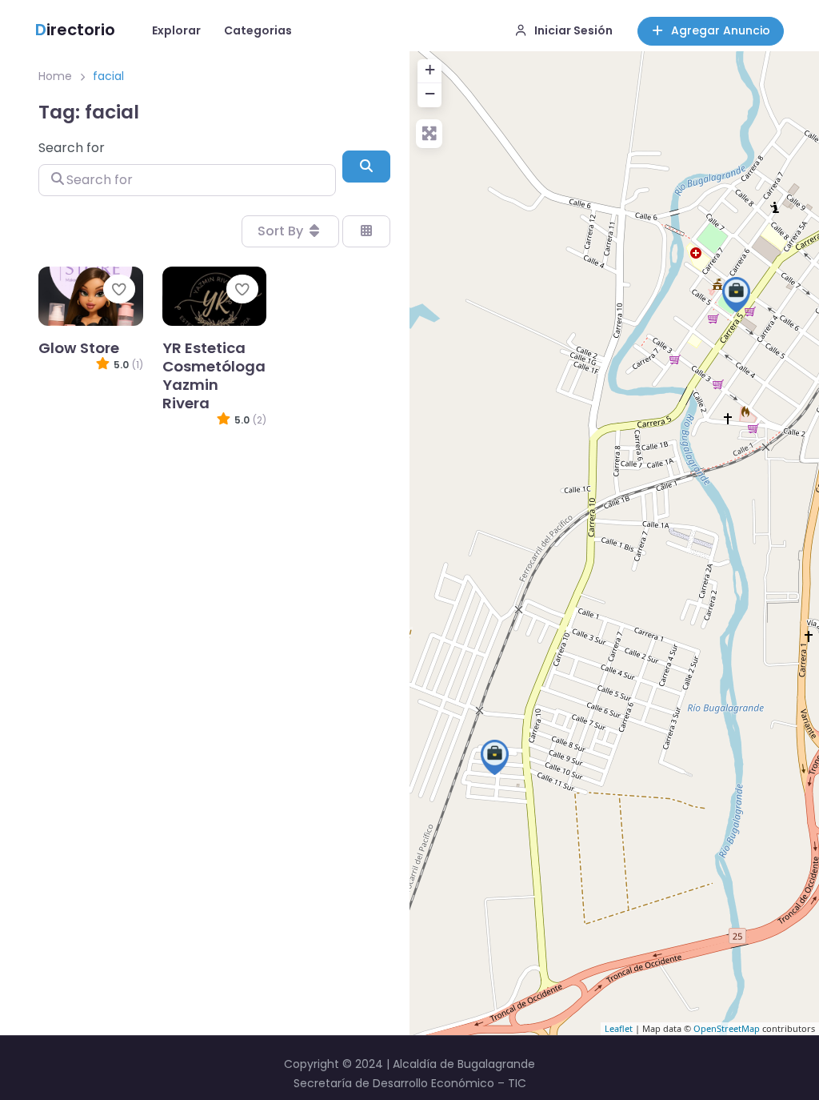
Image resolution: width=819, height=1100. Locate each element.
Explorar (176, 30)
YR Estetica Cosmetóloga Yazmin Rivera (214, 375)
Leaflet (619, 1028)
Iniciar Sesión (573, 30)
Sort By (282, 231)
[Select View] (366, 231)
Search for (71, 148)
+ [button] (430, 69)
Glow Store (78, 348)
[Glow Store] (736, 294)
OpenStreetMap (726, 1028)
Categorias (258, 30)
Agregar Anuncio (720, 30)
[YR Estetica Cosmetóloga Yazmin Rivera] (495, 757)
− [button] (430, 93)
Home (55, 76)
